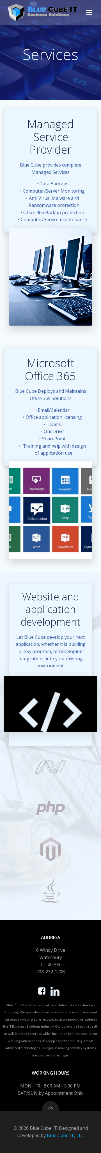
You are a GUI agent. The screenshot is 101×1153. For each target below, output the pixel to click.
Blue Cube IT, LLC (65, 1135)
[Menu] (89, 12)
